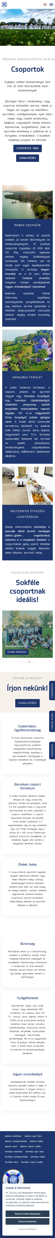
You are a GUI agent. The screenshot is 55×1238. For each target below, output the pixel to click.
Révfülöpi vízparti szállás (32, 1162)
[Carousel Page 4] (29, 662)
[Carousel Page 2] (23, 662)
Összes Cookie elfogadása (27, 1214)
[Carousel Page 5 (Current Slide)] (32, 662)
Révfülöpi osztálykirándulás (16, 1157)
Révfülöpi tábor (11, 1162)
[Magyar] (45, 4)
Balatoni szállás (36, 1141)
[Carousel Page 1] (19, 662)
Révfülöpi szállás (38, 1157)
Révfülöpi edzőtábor (14, 1152)
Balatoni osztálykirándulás (16, 1141)
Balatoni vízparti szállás (30, 1147)
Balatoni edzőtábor (13, 1136)
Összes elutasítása (27, 1221)
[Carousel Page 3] (26, 662)
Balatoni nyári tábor (33, 1136)
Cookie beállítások (28, 1229)
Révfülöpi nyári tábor (35, 1152)
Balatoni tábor (11, 1147)
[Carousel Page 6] (35, 662)
